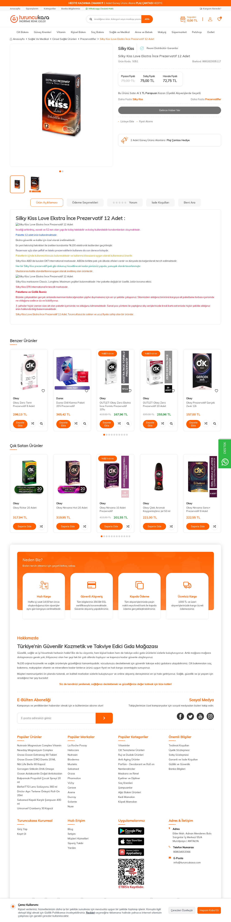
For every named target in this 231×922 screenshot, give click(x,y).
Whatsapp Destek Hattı (101, 8)
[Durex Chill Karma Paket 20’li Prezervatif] (72, 371)
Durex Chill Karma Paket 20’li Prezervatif (70, 404)
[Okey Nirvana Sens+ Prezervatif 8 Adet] (202, 476)
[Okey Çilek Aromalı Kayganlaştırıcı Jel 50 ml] (158, 476)
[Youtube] (200, 716)
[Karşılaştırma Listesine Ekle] (32, 423)
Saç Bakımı (97, 32)
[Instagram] (210, 716)
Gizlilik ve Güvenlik (179, 764)
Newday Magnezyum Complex (35, 750)
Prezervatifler (88, 39)
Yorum (133, 202)
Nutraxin (73, 754)
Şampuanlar (125, 787)
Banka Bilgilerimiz (70, 8)
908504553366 (181, 851)
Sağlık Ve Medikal (38, 39)
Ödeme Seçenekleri (85, 202)
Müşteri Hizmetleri (78, 838)
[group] (61, 105)
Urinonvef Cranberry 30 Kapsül (35, 808)
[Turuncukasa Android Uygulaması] (131, 833)
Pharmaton (74, 778)
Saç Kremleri (125, 783)
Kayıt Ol (21, 833)
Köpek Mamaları (127, 801)
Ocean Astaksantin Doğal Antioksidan (39, 773)
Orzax (71, 773)
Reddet (90, 912)
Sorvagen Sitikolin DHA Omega (35, 768)
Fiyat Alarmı (146, 121)
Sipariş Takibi (75, 843)
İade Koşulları (160, 202)
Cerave (72, 787)
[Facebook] (180, 716)
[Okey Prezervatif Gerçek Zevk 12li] (202, 371)
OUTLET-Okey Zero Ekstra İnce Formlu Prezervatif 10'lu (115, 406)
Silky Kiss (126, 48)
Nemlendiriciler (126, 768)
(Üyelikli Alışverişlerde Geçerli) (183, 93)
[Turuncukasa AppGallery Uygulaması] (131, 855)
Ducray (72, 797)
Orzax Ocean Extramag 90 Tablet (37, 754)
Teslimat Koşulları (179, 745)
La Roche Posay (77, 745)
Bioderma (73, 759)
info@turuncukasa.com (187, 862)
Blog (70, 829)
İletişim (72, 833)
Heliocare (73, 750)
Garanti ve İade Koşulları (183, 759)
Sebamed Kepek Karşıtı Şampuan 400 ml (39, 801)
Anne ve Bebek (143, 32)
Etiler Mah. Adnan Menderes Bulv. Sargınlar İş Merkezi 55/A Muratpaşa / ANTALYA (192, 837)
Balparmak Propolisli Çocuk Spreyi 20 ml (39, 780)
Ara (147, 19)
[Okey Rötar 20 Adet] (28, 476)
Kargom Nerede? (212, 8)
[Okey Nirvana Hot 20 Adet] (72, 476)
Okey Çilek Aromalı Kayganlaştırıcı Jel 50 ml (156, 509)
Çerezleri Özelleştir (182, 910)
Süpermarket (179, 32)
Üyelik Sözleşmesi (179, 750)
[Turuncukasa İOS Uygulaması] (131, 844)
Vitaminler (124, 745)
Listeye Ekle (127, 121)
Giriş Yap (22, 829)
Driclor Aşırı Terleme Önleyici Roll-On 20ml (38, 793)
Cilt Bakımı (23, 32)
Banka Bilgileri (177, 768)
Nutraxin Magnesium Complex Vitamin (39, 745)
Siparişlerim (32, 8)
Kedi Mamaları (126, 797)
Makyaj (162, 32)
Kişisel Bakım (78, 32)
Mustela (72, 764)
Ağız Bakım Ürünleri (129, 792)
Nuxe (71, 806)
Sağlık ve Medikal (119, 32)
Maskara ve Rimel (128, 773)
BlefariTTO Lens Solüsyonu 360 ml (37, 786)
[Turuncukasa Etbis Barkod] (131, 888)
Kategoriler (50, 8)
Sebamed (73, 768)
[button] (60, 171)
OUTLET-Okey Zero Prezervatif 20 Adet (154, 404)
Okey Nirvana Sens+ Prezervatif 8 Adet (198, 509)
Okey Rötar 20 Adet (24, 507)
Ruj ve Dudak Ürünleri (130, 754)
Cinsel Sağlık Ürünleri (64, 39)
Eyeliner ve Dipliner (129, 778)
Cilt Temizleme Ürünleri (131, 750)
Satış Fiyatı (149, 76)
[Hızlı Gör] (41, 423)
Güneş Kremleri (42, 32)
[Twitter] (190, 716)
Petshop (197, 32)
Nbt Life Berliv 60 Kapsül (31, 764)
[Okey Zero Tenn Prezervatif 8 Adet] (28, 371)
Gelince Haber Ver (169, 110)
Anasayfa (15, 8)
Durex (59, 398)
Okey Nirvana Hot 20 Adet (71, 507)
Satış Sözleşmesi (179, 754)
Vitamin (61, 32)
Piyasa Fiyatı (128, 76)
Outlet (210, 32)
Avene (71, 792)
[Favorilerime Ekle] (43, 391)
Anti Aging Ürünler (129, 759)
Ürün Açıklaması (47, 202)
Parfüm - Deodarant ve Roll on (136, 764)
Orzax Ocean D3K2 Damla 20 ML (36, 759)
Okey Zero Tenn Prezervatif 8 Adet (24, 404)
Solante (72, 801)
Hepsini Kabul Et (209, 910)
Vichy (71, 783)
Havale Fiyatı (170, 76)
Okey (16, 398)
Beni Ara (189, 202)
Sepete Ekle (20, 424)
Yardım (72, 847)
